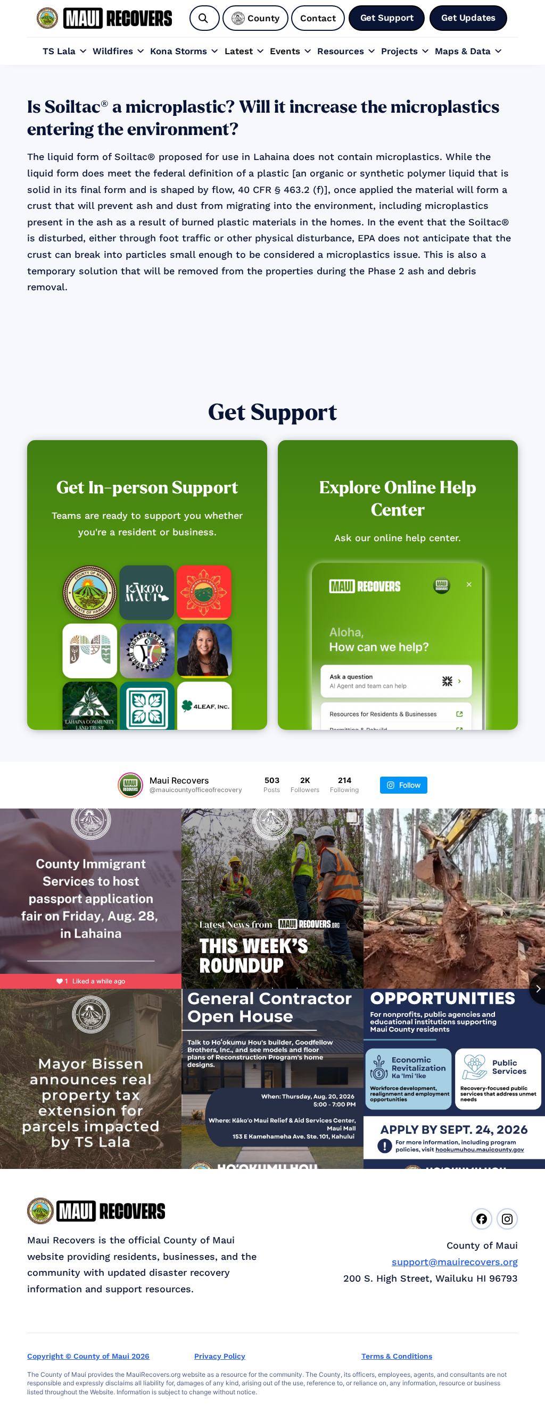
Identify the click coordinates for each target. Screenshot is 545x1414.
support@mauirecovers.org (455, 1261)
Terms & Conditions (396, 1356)
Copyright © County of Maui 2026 (88, 1356)
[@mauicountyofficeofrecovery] (130, 785)
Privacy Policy (219, 1356)
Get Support (272, 413)
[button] (65, 51)
